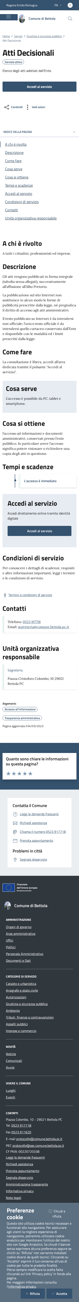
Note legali (13, 1197)
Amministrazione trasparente (27, 1184)
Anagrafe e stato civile (22, 990)
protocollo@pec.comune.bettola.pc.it (38, 1145)
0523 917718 (32, 622)
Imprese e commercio (21, 1030)
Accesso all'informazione (20, 709)
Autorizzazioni (16, 997)
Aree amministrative (20, 933)
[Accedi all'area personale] (70, 5)
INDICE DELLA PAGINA (17, 132)
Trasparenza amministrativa (22, 718)
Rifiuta (37, 1293)
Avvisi (10, 1067)
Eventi (10, 1097)
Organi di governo (18, 926)
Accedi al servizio (39, 530)
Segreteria (15, 670)
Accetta (64, 1293)
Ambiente (13, 1010)
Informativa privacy (20, 1191)
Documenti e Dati (18, 960)
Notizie (11, 1053)
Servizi (18, 36)
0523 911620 (21, 1132)
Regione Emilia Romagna (21, 5)
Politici (11, 947)
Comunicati (14, 1060)
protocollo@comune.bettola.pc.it (39, 1138)
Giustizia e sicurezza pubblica (44, 36)
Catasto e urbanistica (21, 983)
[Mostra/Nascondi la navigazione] (8, 16)
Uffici (9, 940)
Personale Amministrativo (24, 953)
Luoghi (11, 1090)
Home (6, 36)
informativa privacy (22, 1286)
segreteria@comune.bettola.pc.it (43, 627)
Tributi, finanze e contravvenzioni (30, 1017)
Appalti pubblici (17, 1024)
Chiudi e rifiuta (62, 1214)
